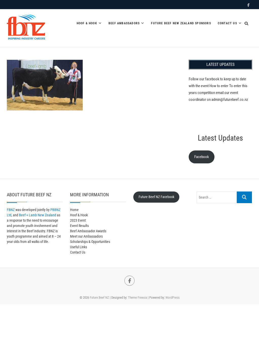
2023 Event (78, 220)
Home (74, 210)
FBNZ (11, 210)
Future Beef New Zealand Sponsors (181, 23)
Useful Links (78, 247)
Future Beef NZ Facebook (156, 197)
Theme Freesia (137, 297)
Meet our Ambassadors (86, 236)
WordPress (172, 297)
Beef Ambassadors (124, 23)
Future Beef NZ (99, 297)
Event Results (79, 226)
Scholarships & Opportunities (90, 242)
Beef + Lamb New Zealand (37, 215)
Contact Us (227, 23)
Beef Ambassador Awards (88, 231)
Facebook (201, 157)
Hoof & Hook (87, 23)
